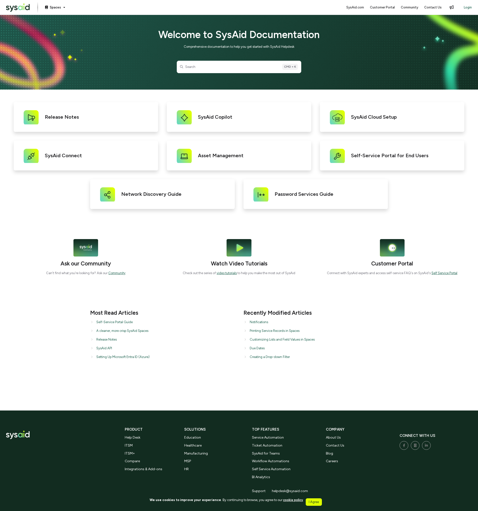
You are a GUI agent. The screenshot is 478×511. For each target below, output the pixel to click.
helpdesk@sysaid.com (290, 491)
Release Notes (106, 339)
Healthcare (193, 445)
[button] (467, 499)
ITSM (129, 445)
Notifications (259, 322)
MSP (187, 461)
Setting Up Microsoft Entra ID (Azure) (123, 357)
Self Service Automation (271, 469)
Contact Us (335, 445)
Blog (329, 453)
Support (259, 491)
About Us (333, 437)
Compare (132, 461)
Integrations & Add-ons (143, 469)
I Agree (314, 502)
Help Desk (132, 437)
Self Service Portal (444, 273)
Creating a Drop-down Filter (270, 357)
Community (116, 273)
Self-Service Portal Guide (114, 322)
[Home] (18, 7)
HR (186, 469)
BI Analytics (261, 477)
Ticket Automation (267, 445)
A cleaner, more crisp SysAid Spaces (122, 331)
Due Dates (257, 348)
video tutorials (227, 273)
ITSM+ (130, 453)
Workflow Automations (270, 461)
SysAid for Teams (266, 453)
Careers (332, 461)
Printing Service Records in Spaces (274, 331)
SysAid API (104, 348)
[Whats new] (452, 7)
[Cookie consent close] (326, 502)
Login (468, 7)
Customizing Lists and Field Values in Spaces (282, 339)
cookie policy (293, 500)
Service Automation (268, 437)
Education (192, 437)
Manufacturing (196, 453)
